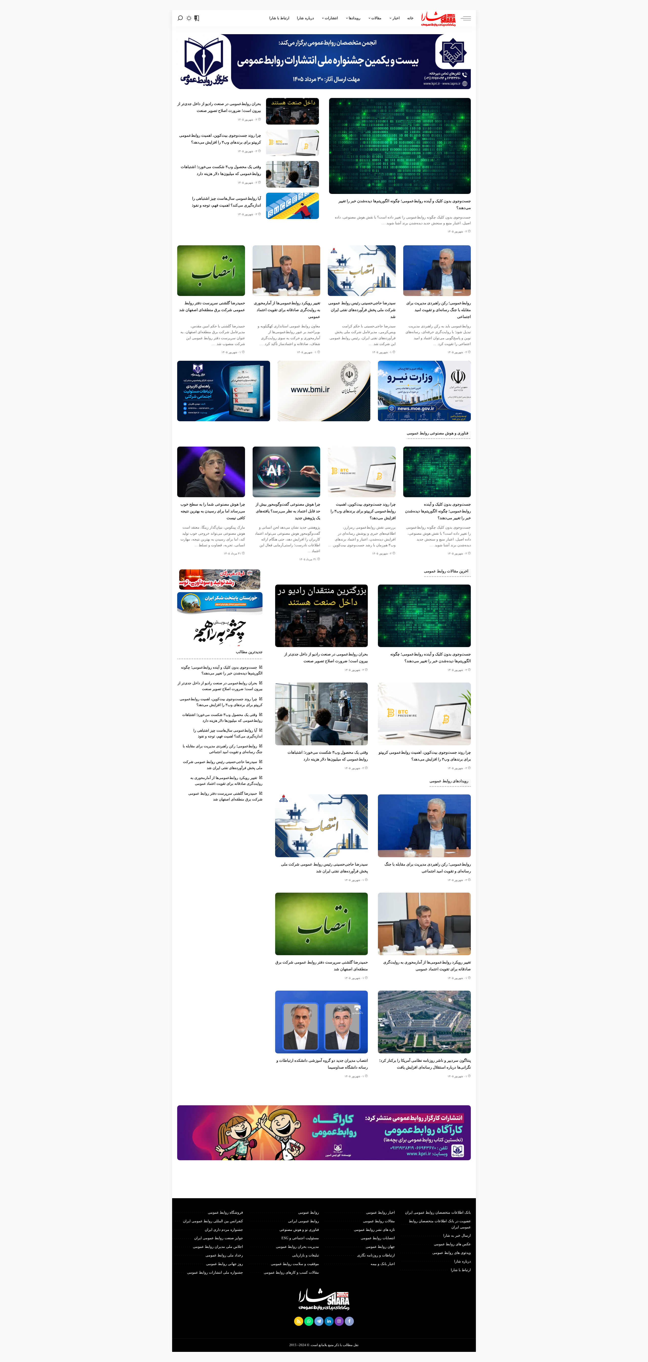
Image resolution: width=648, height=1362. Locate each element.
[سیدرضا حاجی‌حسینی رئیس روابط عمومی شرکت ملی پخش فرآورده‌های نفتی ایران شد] (362, 270)
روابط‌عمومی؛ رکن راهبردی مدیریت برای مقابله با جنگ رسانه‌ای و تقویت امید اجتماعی (438, 310)
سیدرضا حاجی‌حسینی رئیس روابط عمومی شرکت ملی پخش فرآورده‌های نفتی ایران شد (362, 310)
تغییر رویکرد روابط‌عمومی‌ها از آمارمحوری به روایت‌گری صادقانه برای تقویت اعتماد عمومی (287, 310)
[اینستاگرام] (339, 1321)
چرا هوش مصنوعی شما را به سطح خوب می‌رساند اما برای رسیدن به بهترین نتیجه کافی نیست (212, 511)
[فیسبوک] (349, 1321)
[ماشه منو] (463, 18)
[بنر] (424, 391)
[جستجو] (180, 18)
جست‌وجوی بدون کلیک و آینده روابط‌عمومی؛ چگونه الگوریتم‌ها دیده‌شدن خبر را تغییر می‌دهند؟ (438, 511)
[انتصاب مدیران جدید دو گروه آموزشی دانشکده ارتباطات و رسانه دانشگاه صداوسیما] (321, 1022)
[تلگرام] (318, 1321)
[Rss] (298, 1321)
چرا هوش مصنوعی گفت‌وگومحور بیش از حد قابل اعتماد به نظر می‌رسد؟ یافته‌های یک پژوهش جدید (288, 511)
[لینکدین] (329, 1321)
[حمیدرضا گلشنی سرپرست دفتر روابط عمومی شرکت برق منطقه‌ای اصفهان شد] (211, 270)
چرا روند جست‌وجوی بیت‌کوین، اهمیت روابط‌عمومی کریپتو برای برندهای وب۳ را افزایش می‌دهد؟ (363, 511)
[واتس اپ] (308, 1321)
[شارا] (438, 18)
